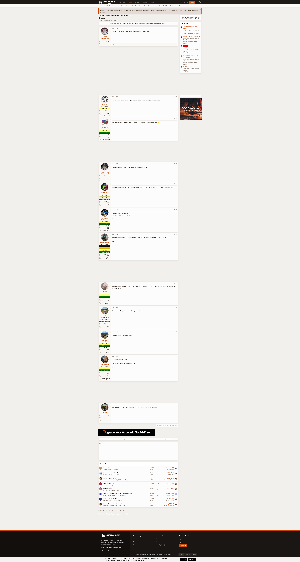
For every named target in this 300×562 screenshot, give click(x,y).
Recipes (155, 5)
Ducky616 (106, 485)
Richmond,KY (107, 303)
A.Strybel (105, 469)
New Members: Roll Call (104, 5)
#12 (176, 404)
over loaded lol (107, 488)
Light (188, 554)
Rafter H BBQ (171, 474)
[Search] (200, 2)
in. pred (105, 490)
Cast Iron (172, 5)
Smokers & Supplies (132, 5)
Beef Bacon (186, 67)
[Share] (175, 28)
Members (153, 2)
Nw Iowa (108, 258)
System (182, 554)
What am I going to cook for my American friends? (117, 493)
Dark (194, 554)
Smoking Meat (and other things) (164, 545)
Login (180, 538)
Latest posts (184, 23)
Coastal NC (107, 180)
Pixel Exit (170, 554)
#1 (176, 28)
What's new (121, 2)
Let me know (179, 10)
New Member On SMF (109, 478)
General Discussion (124, 495)
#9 (176, 307)
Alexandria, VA (106, 328)
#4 (176, 163)
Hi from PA (106, 468)
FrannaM (105, 474)
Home (134, 538)
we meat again (170, 469)
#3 (176, 118)
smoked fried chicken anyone (191, 36)
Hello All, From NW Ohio (110, 498)
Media (145, 2)
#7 (176, 234)
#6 (176, 209)
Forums (131, 2)
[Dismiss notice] (200, 10)
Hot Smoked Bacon (188, 72)
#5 (176, 184)
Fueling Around (170, 485)
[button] (126, 2)
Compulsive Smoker (108, 480)
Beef (123, 505)
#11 (176, 356)
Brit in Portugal (107, 495)
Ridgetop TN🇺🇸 (106, 115)
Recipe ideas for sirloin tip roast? (112, 504)
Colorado (108, 206)
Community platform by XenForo (149, 554)
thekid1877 (106, 500)
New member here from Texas (112, 473)
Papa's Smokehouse (105, 20)
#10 (176, 331)
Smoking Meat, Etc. (163, 5)
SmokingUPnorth (170, 490)
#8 (176, 283)
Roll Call (118, 469)
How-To (178, 5)
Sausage (123, 5)
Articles (137, 2)
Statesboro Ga (106, 230)
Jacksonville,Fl (106, 139)
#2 (176, 96)
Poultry (117, 490)
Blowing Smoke (115, 5)
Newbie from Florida (109, 483)
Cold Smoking (142, 5)
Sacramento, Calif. (105, 422)
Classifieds (159, 548)
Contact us (136, 545)
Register (181, 542)
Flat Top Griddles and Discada (191, 33)
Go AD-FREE (183, 545)
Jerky (149, 5)
